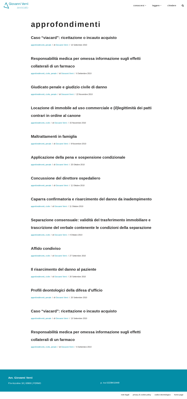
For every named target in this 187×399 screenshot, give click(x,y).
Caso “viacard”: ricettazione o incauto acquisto (74, 38)
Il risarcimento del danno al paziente (63, 269)
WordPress (36, 395)
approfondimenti (38, 45)
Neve (46, 395)
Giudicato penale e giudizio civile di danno (69, 87)
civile (48, 73)
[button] (145, 5)
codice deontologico (163, 395)
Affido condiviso (46, 248)
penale (48, 45)
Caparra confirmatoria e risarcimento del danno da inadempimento (91, 199)
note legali (125, 395)
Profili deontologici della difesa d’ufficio (66, 290)
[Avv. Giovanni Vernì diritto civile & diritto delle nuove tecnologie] (16, 5)
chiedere (171, 5)
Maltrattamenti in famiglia (54, 136)
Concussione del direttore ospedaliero (65, 178)
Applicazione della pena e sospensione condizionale (78, 157)
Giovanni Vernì (62, 45)
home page (178, 395)
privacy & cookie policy (142, 395)
